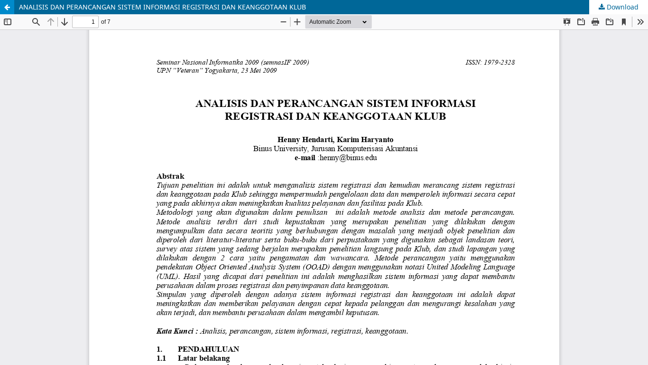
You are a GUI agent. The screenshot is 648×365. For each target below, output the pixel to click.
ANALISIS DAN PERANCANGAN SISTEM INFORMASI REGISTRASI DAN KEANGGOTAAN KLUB (162, 6)
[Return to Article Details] (7, 7)
